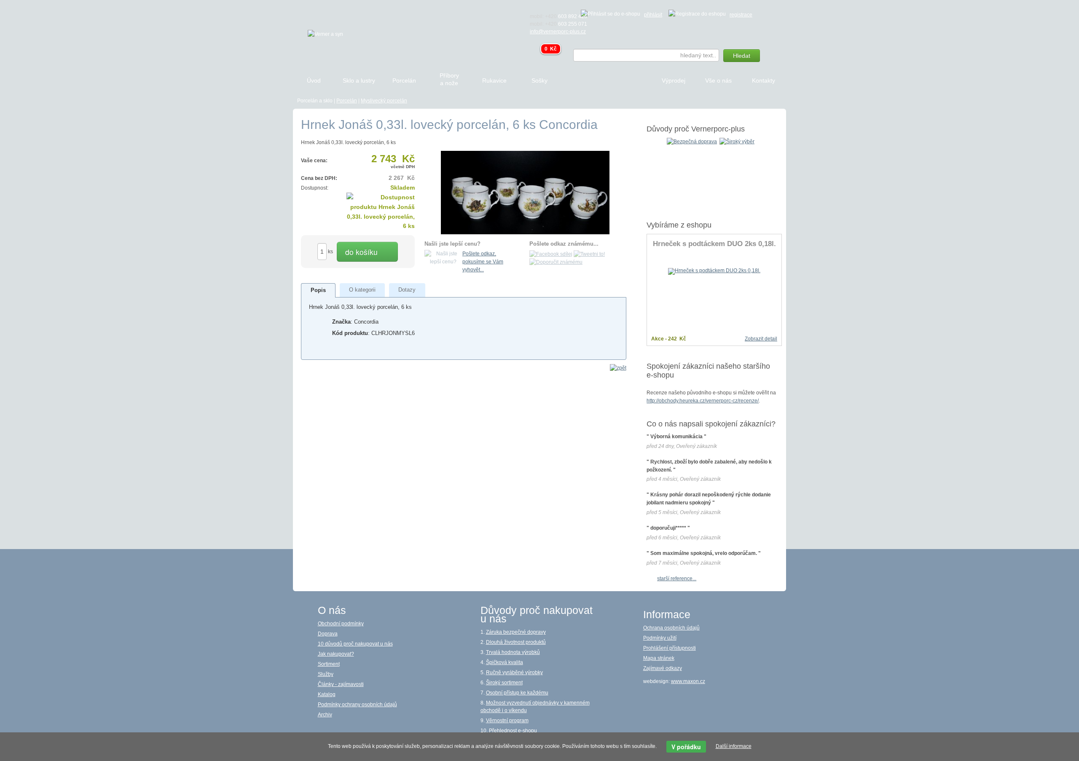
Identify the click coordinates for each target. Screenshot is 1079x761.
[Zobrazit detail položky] (714, 271)
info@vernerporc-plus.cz (558, 32)
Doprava (328, 634)
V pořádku (686, 746)
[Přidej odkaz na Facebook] (550, 254)
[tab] (318, 290)
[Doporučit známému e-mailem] (555, 262)
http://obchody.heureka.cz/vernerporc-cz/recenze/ (703, 401)
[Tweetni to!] (589, 254)
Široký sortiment (504, 683)
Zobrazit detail (761, 339)
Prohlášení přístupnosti (669, 648)
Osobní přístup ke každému (517, 693)
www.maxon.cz (688, 681)
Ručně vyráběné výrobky (514, 672)
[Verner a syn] (325, 34)
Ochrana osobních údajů (671, 628)
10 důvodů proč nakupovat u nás (355, 644)
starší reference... (676, 578)
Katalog (327, 694)
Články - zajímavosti (341, 684)
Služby (325, 674)
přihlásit (653, 15)
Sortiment (329, 664)
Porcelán (346, 101)
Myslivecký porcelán (384, 101)
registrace (741, 15)
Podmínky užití (659, 638)
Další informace (734, 746)
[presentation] (318, 290)
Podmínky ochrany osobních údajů (357, 704)
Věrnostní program (507, 720)
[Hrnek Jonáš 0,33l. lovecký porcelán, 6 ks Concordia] (525, 192)
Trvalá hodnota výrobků (513, 652)
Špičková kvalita (504, 662)
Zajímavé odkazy (662, 668)
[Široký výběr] (737, 141)
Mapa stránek (658, 658)
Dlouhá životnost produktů (516, 642)
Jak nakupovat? (336, 654)
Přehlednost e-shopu (513, 731)
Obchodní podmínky (341, 624)
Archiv (325, 715)
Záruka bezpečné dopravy (516, 632)
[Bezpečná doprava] (692, 141)
